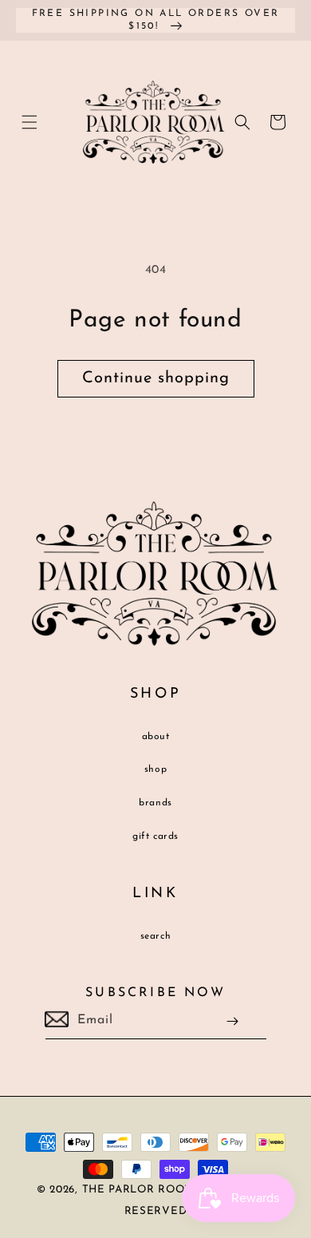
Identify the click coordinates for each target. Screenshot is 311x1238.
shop (155, 769)
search (155, 936)
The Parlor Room (138, 1190)
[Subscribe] (232, 1021)
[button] (29, 122)
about (156, 737)
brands (155, 803)
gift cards (155, 836)
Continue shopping (156, 378)
